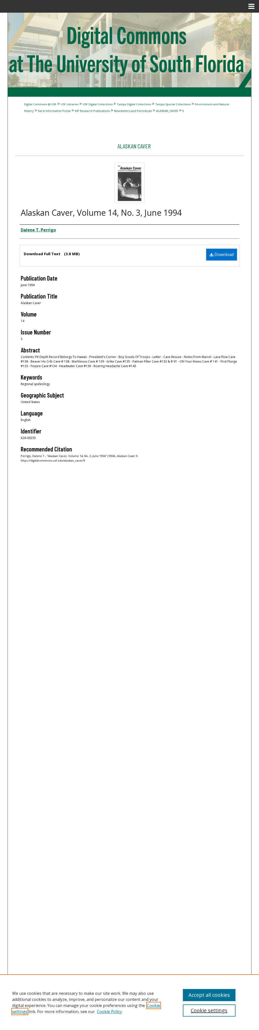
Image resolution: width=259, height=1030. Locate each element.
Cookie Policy (109, 1011)
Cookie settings (209, 1010)
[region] (129, 1002)
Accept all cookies (209, 995)
